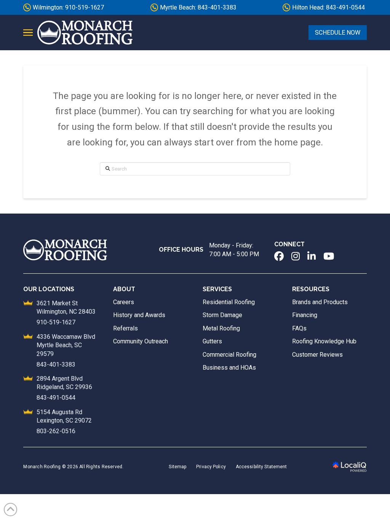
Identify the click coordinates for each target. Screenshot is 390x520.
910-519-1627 (56, 322)
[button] (28, 32)
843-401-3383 (56, 364)
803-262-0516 (56, 431)
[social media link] (279, 256)
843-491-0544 (56, 397)
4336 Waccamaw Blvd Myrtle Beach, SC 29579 (66, 345)
